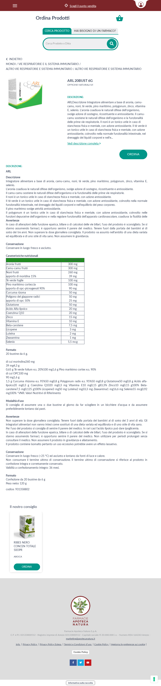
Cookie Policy (101, 644)
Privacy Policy (30, 644)
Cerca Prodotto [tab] (57, 31)
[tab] (95, 31)
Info (18, 644)
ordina (133, 154)
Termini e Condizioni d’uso (78, 644)
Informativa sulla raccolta (80, 683)
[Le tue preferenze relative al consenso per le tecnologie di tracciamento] (154, 679)
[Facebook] (73, 662)
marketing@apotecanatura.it (80, 639)
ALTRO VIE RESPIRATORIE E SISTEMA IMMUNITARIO (39, 69)
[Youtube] (88, 662)
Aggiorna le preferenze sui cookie (128, 644)
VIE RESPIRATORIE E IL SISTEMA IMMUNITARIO (48, 64)
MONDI (11, 64)
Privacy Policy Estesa (51, 644)
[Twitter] (81, 662)
